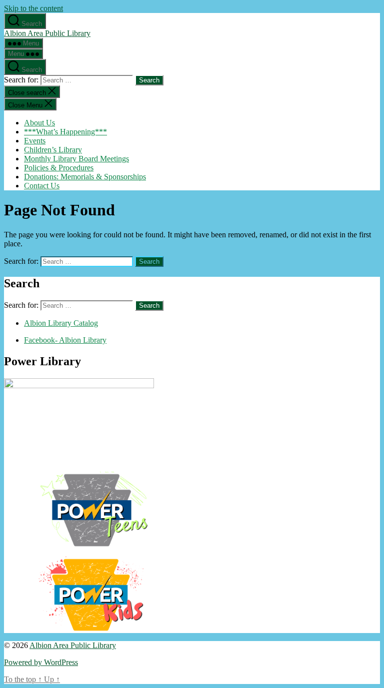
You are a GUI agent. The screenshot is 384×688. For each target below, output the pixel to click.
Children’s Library (53, 149)
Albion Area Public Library (47, 33)
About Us (39, 122)
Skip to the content (33, 8)
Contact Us (42, 185)
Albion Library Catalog (61, 323)
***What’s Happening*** (65, 131)
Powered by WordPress (41, 662)
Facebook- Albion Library (65, 340)
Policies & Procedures (59, 167)
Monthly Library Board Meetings (76, 158)
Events (35, 140)
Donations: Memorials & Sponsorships (85, 176)
